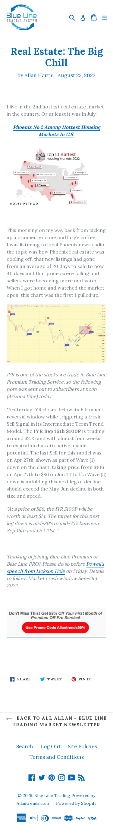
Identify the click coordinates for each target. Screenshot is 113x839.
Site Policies (82, 746)
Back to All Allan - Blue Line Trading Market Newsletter (60, 721)
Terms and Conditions (57, 757)
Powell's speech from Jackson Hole (55, 567)
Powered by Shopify (76, 803)
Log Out (50, 746)
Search (24, 746)
